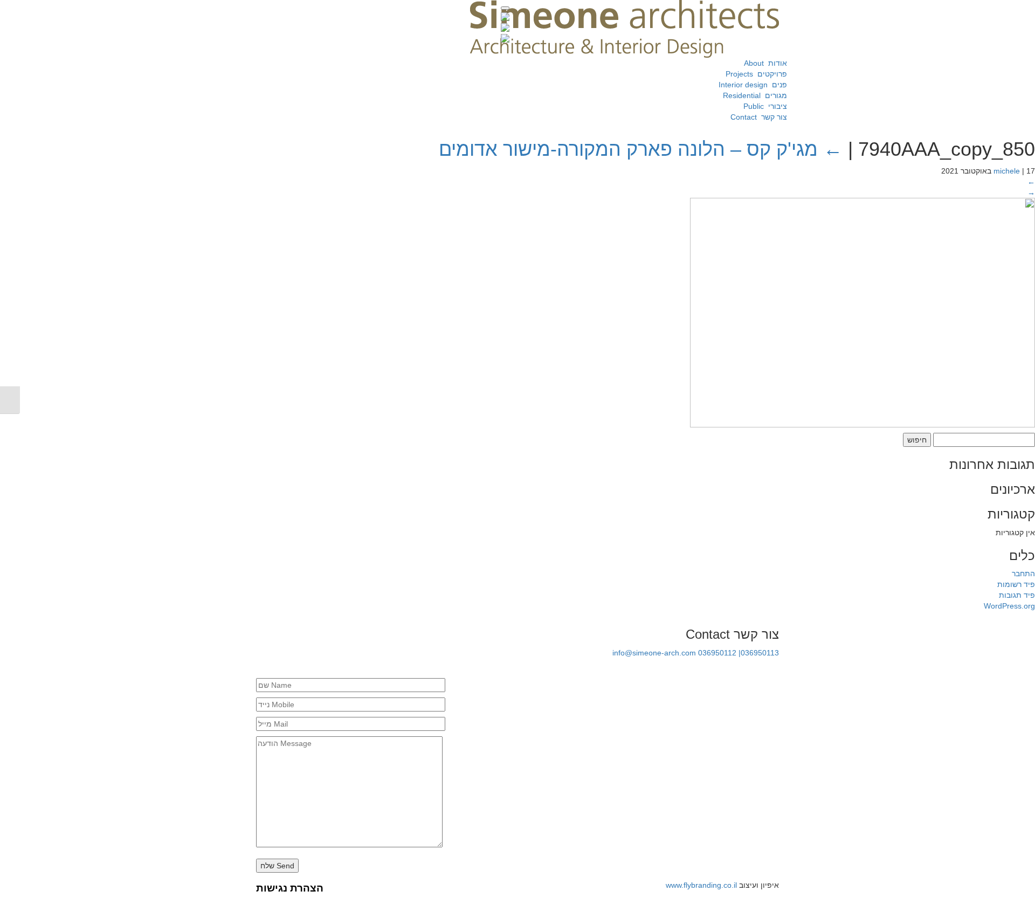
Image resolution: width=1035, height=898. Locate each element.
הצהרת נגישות (289, 888)
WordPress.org (1009, 606)
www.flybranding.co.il (701, 885)
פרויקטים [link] (754, 74)
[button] (505, 8)
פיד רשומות (1016, 584)
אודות (762, 63)
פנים (750, 84)
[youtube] (737, 668)
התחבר (1023, 573)
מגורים (753, 95)
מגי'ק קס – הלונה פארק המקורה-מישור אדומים (641, 149)
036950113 (760, 652)
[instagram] (773, 668)
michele (1006, 171)
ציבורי (763, 106)
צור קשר (756, 117)
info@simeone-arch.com (654, 652)
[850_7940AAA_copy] (862, 311)
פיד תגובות (1017, 595)
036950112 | (719, 652)
